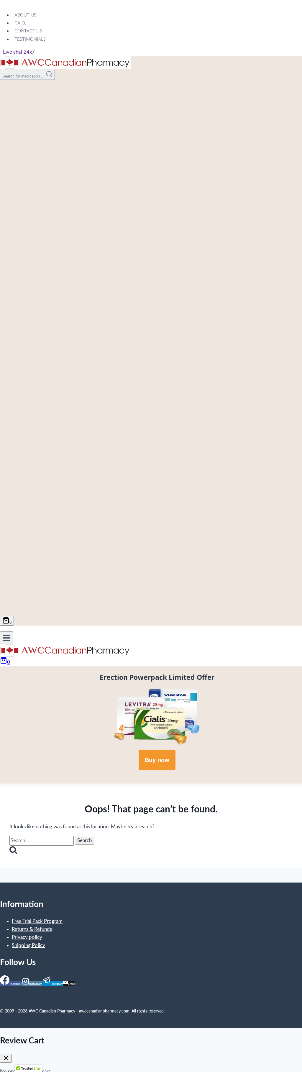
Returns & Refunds (32, 929)
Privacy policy (27, 937)
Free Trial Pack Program (37, 921)
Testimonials (30, 39)
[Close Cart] (6, 1058)
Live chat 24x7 (19, 52)
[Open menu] (6, 637)
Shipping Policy (28, 945)
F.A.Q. (20, 23)
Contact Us (28, 31)
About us (25, 15)
